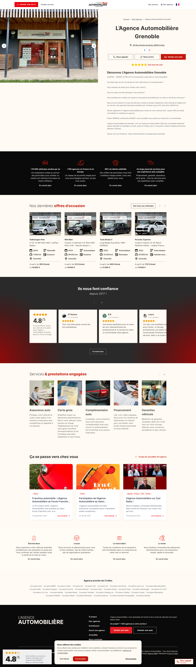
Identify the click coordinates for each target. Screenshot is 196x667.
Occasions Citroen (64, 586)
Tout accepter (80, 659)
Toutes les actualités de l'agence (152, 457)
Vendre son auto (175, 57)
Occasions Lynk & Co (136, 586)
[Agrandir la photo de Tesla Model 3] (128, 215)
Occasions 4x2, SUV (158, 589)
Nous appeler (122, 57)
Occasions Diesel (68, 595)
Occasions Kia (103, 586)
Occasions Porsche (66, 589)
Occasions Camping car (104, 592)
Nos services (153, 4)
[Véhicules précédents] (159, 205)
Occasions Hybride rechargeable (122, 595)
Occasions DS (78, 586)
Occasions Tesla (125, 589)
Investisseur (94, 626)
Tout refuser (64, 659)
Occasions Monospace (154, 592)
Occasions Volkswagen (140, 589)
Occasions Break (71, 592)
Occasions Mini (35, 589)
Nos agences (137, 19)
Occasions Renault (82, 589)
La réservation (119, 543)
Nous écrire (148, 57)
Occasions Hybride (143, 595)
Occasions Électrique (84, 595)
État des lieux (34, 543)
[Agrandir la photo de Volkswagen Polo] (58, 215)
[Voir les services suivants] (164, 374)
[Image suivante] (94, 46)
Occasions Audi (36, 586)
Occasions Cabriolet (86, 592)
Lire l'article (62, 516)
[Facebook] (145, 50)
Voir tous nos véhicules (143, 206)
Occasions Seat (96, 589)
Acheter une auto (47, 4)
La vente (162, 543)
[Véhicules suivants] (165, 205)
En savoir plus (45, 185)
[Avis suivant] (101, 302)
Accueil (126, 19)
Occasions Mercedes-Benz (156, 586)
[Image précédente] (4, 46)
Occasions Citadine (122, 592)
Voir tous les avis (155, 65)
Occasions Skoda (110, 589)
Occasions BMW (50, 586)
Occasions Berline (56, 592)
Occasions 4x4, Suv (40, 592)
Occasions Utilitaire (53, 595)
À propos (93, 617)
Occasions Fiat (90, 586)
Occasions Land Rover (118, 586)
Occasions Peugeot (50, 589)
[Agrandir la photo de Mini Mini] (93, 215)
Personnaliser (131, 659)
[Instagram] (149, 50)
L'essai (77, 543)
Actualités (93, 635)
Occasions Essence (101, 595)
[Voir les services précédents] (159, 374)
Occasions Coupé (137, 592)
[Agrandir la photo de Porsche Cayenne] (163, 215)
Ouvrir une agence (97, 630)
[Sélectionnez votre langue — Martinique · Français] (178, 4)
